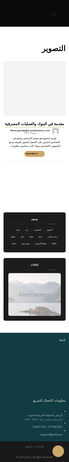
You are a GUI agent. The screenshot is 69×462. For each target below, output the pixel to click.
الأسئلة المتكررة (53, 396)
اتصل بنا (58, 392)
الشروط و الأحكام (52, 388)
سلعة (31, 236)
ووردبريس (25, 243)
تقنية (18, 229)
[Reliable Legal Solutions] (53, 14)
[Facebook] (41, 352)
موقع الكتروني (40, 243)
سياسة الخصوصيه (52, 384)
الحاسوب (37, 229)
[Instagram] (34, 352)
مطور (13, 236)
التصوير (49, 229)
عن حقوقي (56, 376)
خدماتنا (58, 380)
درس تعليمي (52, 236)
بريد (26, 229)
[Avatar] (55, 131)
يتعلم (14, 243)
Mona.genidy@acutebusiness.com (30, 130)
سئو (40, 236)
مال (22, 236)
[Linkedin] (28, 352)
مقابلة (54, 243)
